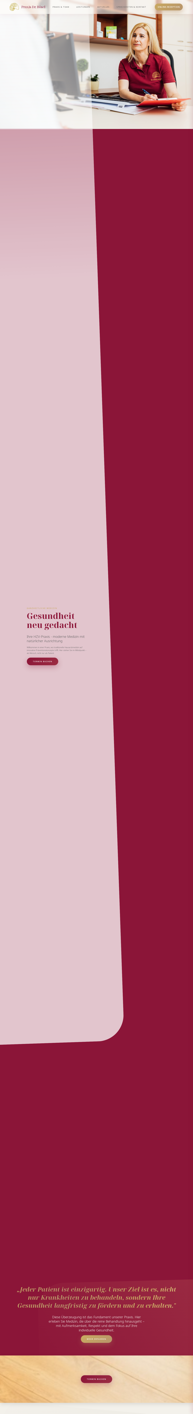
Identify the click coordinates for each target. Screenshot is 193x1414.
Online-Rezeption (169, 7)
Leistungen (83, 7)
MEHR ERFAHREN (96, 1339)
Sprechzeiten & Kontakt (131, 7)
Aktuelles (103, 7)
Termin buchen (42, 661)
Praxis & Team (61, 7)
